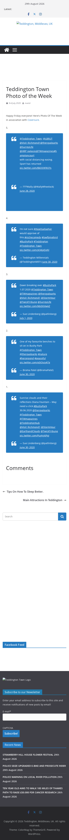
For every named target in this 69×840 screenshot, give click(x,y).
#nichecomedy (33, 237)
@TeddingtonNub (30, 422)
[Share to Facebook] (8, 109)
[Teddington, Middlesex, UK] (7, 50)
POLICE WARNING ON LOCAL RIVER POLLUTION (30, 777)
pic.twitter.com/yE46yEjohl (34, 250)
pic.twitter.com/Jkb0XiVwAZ (35, 306)
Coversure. (34, 119)
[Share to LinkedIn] (20, 109)
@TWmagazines (45, 151)
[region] (34, 34)
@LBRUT (47, 138)
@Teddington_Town (31, 138)
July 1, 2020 (26, 318)
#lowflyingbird (50, 237)
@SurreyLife (26, 147)
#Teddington (41, 241)
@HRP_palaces (28, 151)
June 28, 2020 (27, 190)
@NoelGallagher (43, 229)
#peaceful (40, 358)
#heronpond (27, 358)
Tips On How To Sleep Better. (25, 491)
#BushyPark (26, 241)
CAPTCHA (8, 728)
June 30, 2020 (49, 261)
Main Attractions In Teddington (42, 500)
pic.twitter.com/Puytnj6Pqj (34, 435)
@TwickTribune (28, 302)
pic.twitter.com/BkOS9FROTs (35, 167)
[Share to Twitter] (14, 109)
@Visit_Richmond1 (30, 142)
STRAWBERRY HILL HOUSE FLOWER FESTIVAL (28, 754)
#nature (42, 354)
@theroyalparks (49, 142)
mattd (27, 103)
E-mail (7, 711)
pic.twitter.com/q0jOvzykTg (35, 362)
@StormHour (48, 297)
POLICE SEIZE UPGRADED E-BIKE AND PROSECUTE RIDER (34, 765)
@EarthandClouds (30, 431)
